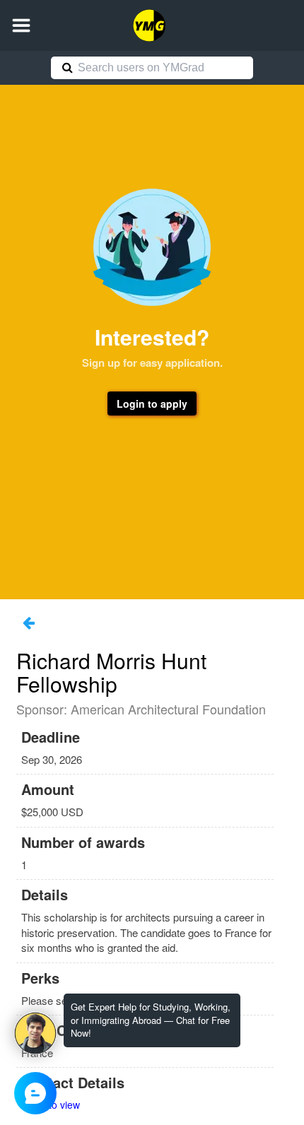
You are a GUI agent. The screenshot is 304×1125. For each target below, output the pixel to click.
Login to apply (152, 403)
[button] (21, 25)
